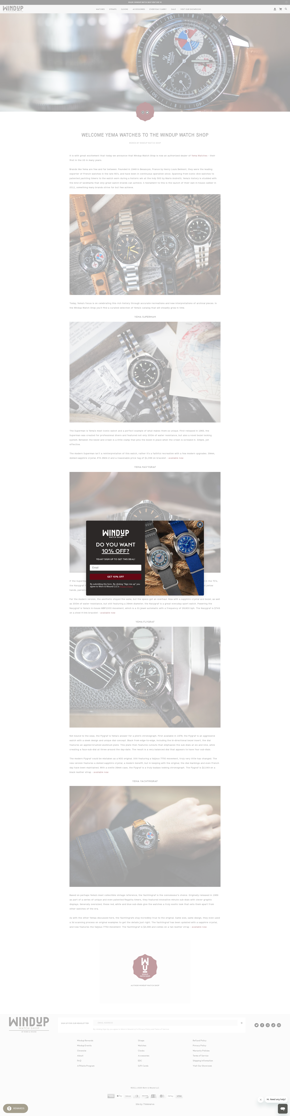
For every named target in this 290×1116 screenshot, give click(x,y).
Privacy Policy (126, 586)
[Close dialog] (200, 524)
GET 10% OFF (115, 576)
